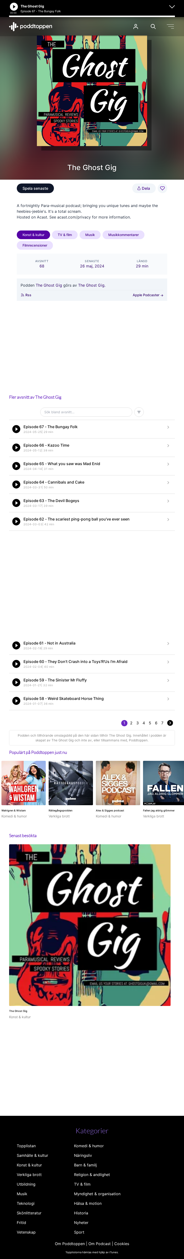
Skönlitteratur (29, 1213)
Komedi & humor (89, 1145)
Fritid (21, 1222)
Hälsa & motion (88, 1203)
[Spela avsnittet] (16, 429)
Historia (81, 1213)
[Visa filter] (139, 412)
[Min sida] (136, 26)
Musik (90, 235)
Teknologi (25, 1203)
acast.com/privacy (74, 217)
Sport (79, 1232)
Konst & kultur (33, 235)
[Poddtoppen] (30, 26)
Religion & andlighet (92, 1174)
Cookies (121, 1243)
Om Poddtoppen (70, 1243)
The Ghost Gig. (91, 285)
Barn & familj (85, 1165)
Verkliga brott (29, 1174)
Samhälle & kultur (32, 1155)
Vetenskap (26, 1232)
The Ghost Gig (49, 285)
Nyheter (81, 1222)
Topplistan (26, 1145)
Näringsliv (83, 1155)
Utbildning (26, 1184)
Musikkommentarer (123, 235)
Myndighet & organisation (97, 1193)
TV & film (65, 235)
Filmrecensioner (35, 245)
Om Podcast (99, 1243)
